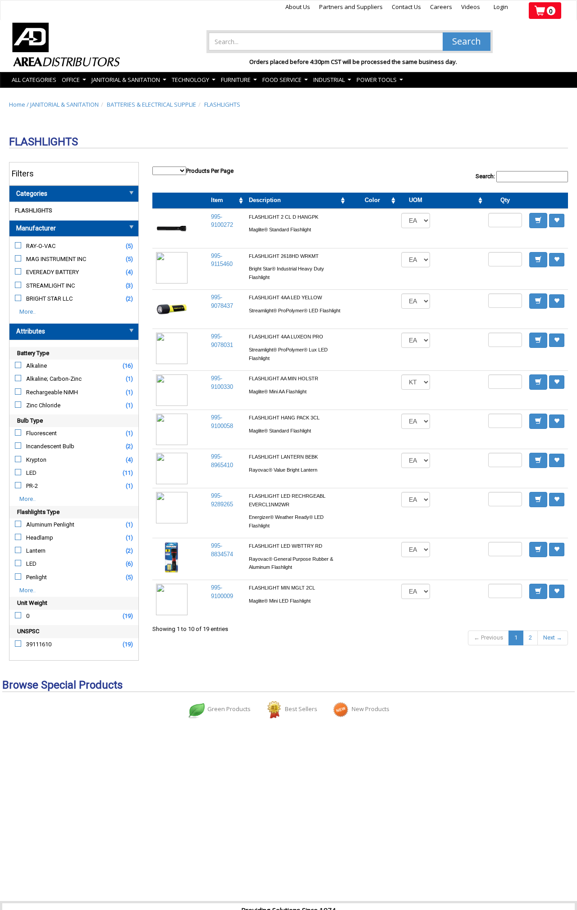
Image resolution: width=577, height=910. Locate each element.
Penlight (36, 577)
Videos (470, 7)
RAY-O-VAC (40, 246)
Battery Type (33, 353)
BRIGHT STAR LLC (49, 298)
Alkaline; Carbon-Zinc (54, 378)
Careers (441, 7)
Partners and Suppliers (351, 7)
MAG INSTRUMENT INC (56, 259)
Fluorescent (41, 433)
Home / (19, 104)
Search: (486, 176)
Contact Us (406, 7)
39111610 (38, 644)
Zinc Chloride (43, 405)
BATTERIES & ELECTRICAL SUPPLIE (151, 104)
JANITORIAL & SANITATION (64, 104)
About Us (297, 7)
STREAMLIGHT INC (50, 285)
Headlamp (39, 537)
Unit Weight (32, 602)
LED (31, 472)
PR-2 (32, 485)
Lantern (36, 550)
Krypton (36, 459)
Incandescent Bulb (50, 446)
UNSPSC (28, 631)
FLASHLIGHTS (222, 104)
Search (466, 41)
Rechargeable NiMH (52, 392)
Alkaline (36, 365)
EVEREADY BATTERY (52, 272)
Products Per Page (210, 170)
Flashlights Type (38, 512)
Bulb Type (30, 420)
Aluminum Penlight (50, 524)
